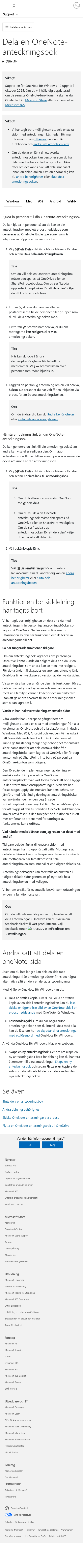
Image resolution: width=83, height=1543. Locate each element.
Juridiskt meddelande (48, 1529)
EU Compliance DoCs (35, 1536)
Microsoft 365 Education (17, 1299)
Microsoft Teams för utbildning (20, 1292)
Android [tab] (55, 201)
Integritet (30, 1529)
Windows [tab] (13, 201)
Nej (52, 1145)
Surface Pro (10, 1165)
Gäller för (11, 61)
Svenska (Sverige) (19, 1508)
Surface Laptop (12, 1171)
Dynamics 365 (12, 1362)
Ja (29, 1145)
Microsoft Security (14, 1349)
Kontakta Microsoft (14, 1529)
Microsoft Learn (12, 1413)
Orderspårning (12, 1248)
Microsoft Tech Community (18, 1426)
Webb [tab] (71, 201)
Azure (7, 1356)
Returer (8, 1242)
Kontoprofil (10, 1222)
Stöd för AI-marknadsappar (18, 1420)
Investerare (10, 1496)
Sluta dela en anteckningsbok (22, 1101)
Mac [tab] (29, 201)
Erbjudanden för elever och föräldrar (22, 1318)
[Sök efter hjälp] (14, 5)
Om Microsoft (11, 1477)
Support (9, 14)
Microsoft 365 (15, 105)
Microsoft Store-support (16, 1235)
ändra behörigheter (29, 176)
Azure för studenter (14, 1325)
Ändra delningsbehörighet (20, 1109)
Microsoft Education (14, 1279)
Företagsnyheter (13, 1483)
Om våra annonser (14, 1536)
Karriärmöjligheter (14, 1470)
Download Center (13, 1229)
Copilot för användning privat (19, 1184)
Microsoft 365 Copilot (15, 1375)
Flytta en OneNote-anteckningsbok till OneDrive (35, 1125)
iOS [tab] (40, 201)
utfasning (41, 139)
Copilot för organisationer (17, 1178)
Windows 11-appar (14, 1204)
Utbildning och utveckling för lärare (22, 1312)
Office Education (13, 1305)
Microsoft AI (11, 1343)
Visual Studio (11, 1452)
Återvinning (10, 1254)
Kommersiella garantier (16, 1261)
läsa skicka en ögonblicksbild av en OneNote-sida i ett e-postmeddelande (43, 1007)
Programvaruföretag (14, 1445)
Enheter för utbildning (15, 1286)
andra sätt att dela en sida (51, 144)
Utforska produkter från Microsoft (21, 1197)
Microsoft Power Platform (17, 1439)
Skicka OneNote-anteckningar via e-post (30, 1117)
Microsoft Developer (15, 1407)
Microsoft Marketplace (16, 1432)
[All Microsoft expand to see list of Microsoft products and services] (5, 5)
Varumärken (67, 1529)
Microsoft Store (36, 100)
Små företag (11, 1388)
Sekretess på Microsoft (16, 1490)
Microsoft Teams (13, 1382)
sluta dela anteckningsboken (38, 419)
